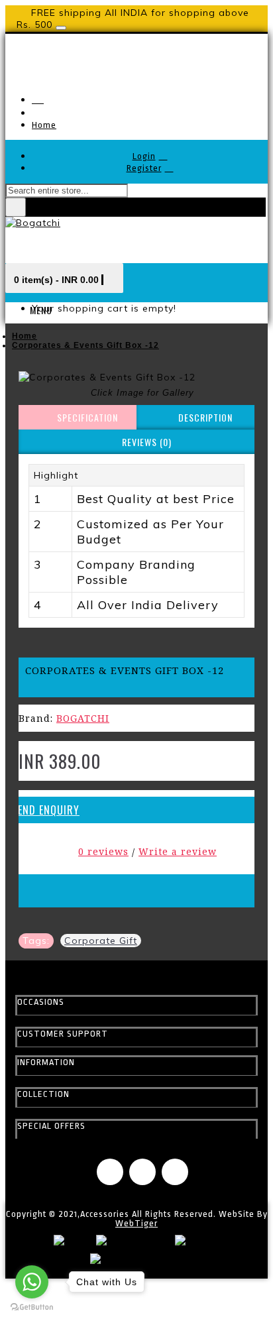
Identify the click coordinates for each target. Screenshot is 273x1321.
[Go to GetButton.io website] (32, 1307)
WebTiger (136, 1223)
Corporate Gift (100, 941)
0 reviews (103, 851)
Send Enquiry (46, 810)
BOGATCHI (82, 718)
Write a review (177, 851)
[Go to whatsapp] (31, 1281)
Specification (87, 417)
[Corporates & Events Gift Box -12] (136, 377)
